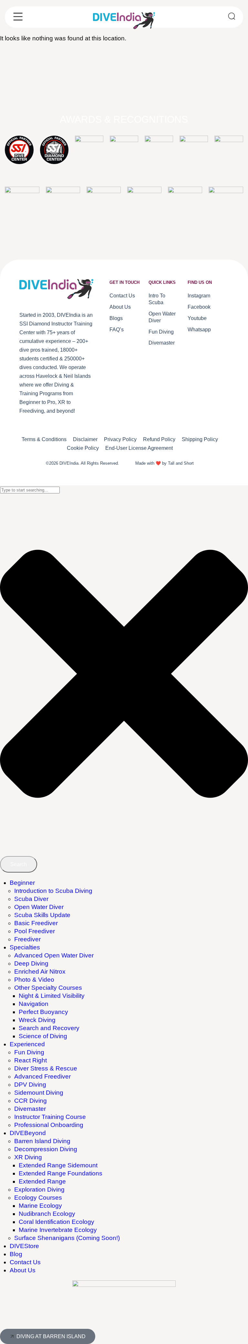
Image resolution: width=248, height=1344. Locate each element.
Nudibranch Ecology (47, 1213)
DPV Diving (30, 1084)
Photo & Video (34, 979)
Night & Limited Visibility (52, 995)
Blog (16, 1254)
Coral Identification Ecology (56, 1221)
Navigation (33, 1003)
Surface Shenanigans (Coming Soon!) (67, 1238)
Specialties (25, 947)
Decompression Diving (45, 1149)
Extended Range (42, 1181)
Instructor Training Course (50, 1116)
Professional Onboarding (48, 1125)
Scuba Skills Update (42, 915)
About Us (23, 1270)
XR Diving (28, 1157)
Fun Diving (29, 1052)
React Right (30, 1060)
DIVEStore (24, 1246)
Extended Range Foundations (60, 1173)
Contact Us (25, 1262)
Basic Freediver (36, 923)
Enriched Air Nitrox (40, 971)
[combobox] (30, 490)
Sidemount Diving (38, 1092)
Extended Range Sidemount (58, 1165)
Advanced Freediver (42, 1076)
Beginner (22, 882)
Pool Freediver (34, 931)
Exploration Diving (39, 1189)
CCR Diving (30, 1100)
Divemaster (30, 1108)
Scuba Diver (31, 898)
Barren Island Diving (42, 1141)
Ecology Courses (38, 1197)
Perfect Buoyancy (43, 1011)
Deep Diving (31, 963)
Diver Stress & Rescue (45, 1068)
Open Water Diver (39, 907)
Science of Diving (43, 1036)
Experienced (27, 1044)
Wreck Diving (37, 1020)
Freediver (27, 939)
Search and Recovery (49, 1028)
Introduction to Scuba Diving (53, 890)
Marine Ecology (40, 1205)
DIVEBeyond (28, 1133)
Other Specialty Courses (48, 987)
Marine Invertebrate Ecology (58, 1229)
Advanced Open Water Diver (54, 955)
